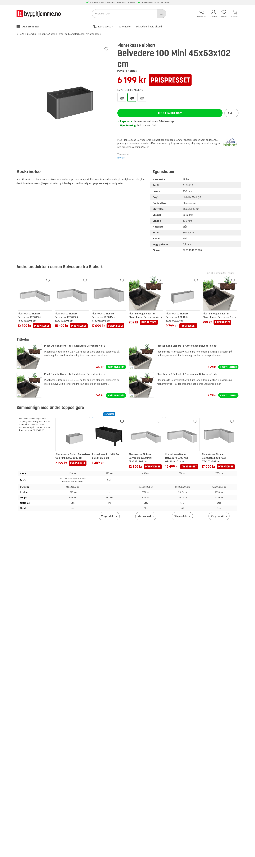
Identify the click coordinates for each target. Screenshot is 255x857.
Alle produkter (30, 26)
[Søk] (161, 13)
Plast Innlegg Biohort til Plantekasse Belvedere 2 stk (74, 374)
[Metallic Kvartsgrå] (121, 97)
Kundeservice (201, 16)
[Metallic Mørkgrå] (131, 97)
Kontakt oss (104, 26)
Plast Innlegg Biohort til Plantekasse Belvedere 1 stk (187, 374)
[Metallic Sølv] (141, 97)
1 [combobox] (230, 113)
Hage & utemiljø (27, 33)
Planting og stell (46, 33)
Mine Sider (213, 16)
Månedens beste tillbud (149, 26)
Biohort (121, 157)
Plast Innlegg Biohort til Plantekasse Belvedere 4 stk (74, 345)
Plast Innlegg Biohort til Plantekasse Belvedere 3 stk (187, 345)
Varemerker (125, 26)
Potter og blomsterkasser (71, 33)
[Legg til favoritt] (106, 49)
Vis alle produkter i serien (220, 273)
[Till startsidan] (39, 13)
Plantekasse (94, 33)
